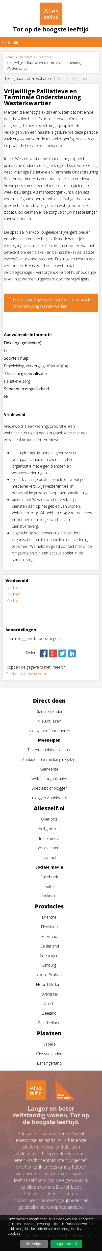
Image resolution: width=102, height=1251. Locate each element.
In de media (49, 838)
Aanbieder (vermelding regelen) (49, 759)
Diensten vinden (49, 711)
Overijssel (49, 994)
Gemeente (49, 769)
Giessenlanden (49, 1053)
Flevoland (49, 926)
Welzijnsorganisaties (49, 778)
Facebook (49, 876)
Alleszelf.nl (49, 808)
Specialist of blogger (49, 788)
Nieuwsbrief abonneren (49, 730)
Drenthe (49, 917)
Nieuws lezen (49, 721)
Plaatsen (49, 1033)
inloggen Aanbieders (49, 798)
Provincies (49, 906)
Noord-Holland (49, 984)
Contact (49, 857)
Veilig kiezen (49, 828)
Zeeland (49, 1013)
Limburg (49, 965)
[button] (6, 42)
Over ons (49, 819)
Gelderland (49, 946)
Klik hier (13, 587)
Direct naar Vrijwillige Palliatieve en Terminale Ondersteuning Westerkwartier (52, 303)
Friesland (49, 936)
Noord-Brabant (49, 974)
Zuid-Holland (49, 1023)
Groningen (49, 955)
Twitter (49, 886)
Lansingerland (49, 1063)
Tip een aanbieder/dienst (49, 749)
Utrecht (49, 1003)
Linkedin (49, 896)
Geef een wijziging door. (26, 673)
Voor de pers (49, 848)
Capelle (49, 1044)
